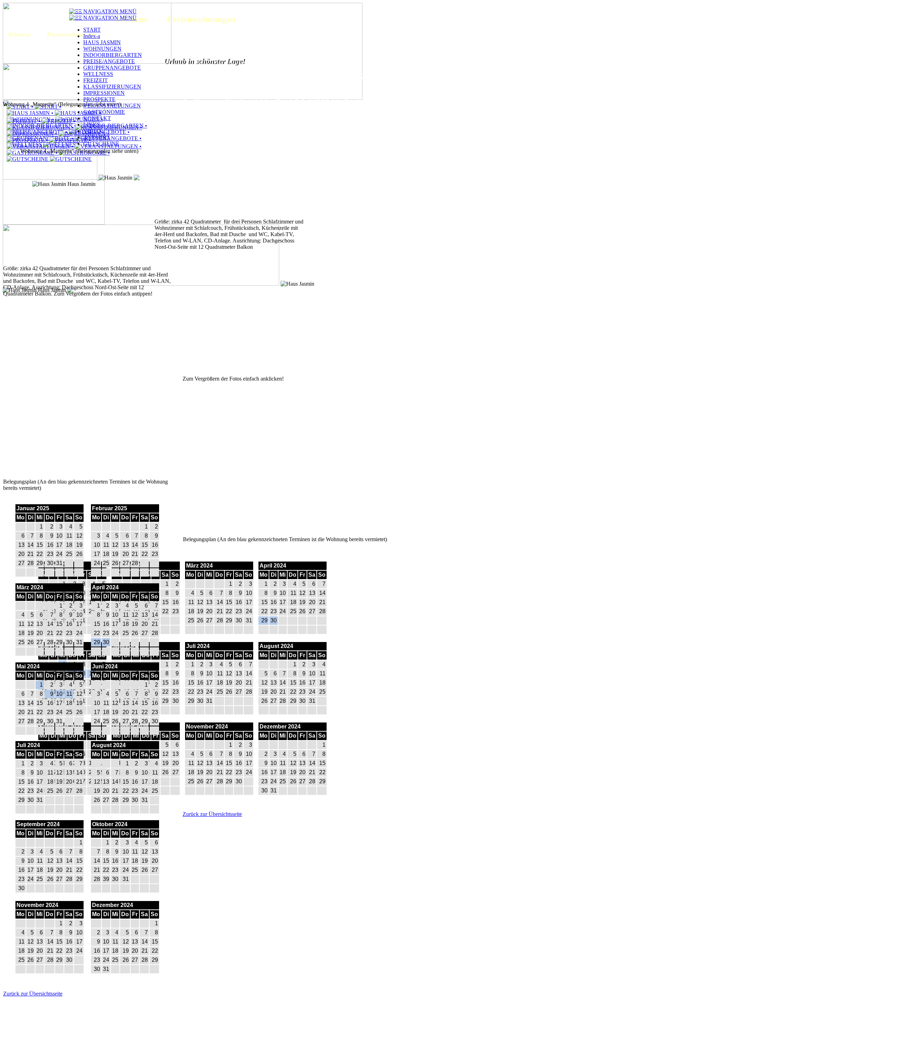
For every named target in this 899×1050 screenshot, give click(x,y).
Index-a (91, 36)
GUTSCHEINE (101, 144)
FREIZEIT (95, 80)
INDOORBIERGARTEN (112, 55)
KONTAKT (97, 118)
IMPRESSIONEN (104, 93)
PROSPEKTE (99, 99)
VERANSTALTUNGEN (112, 106)
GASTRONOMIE (104, 112)
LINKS (91, 125)
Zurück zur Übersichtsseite (212, 814)
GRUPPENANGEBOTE (112, 68)
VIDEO (92, 131)
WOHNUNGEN (102, 49)
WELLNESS (98, 74)
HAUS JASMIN (102, 42)
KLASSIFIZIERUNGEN (112, 87)
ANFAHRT (96, 137)
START (92, 30)
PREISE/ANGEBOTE (109, 61)
